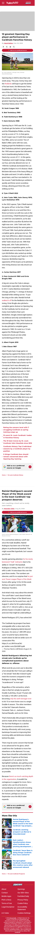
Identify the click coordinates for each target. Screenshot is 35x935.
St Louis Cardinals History (15, 475)
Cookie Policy (23, 903)
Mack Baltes (8, 43)
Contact (5, 893)
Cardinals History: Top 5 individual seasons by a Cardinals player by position (17, 449)
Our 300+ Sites (23, 893)
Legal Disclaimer (8, 907)
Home (4, 475)
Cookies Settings (24, 913)
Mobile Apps (6, 896)
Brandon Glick (9, 509)
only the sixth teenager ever (20, 699)
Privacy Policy (23, 900)
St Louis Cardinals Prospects (16, 873)
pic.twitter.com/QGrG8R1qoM (13, 646)
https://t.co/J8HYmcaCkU (12, 643)
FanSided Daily (23, 896)
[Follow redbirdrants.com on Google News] (30, 466)
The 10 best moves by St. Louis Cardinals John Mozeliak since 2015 (17, 442)
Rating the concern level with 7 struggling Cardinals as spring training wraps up (16, 430)
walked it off (6, 300)
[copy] (13, 46)
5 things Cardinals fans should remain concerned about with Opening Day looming (15, 456)
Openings (21, 889)
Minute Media (12, 918)
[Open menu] (3, 3)
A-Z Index (5, 913)
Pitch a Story (6, 900)
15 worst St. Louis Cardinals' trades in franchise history (17, 436)
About (4, 889)
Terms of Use (7, 903)
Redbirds (8, 84)
